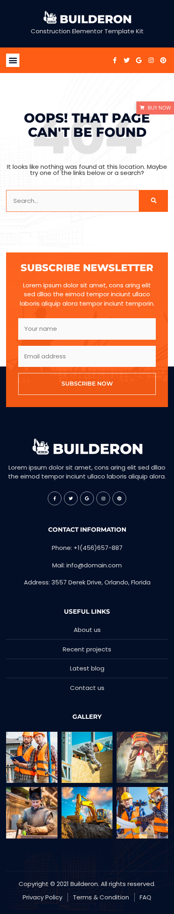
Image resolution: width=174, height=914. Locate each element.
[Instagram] (151, 60)
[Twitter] (127, 60)
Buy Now (159, 107)
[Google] (139, 60)
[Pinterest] (163, 60)
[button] (12, 60)
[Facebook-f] (114, 60)
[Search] (153, 201)
